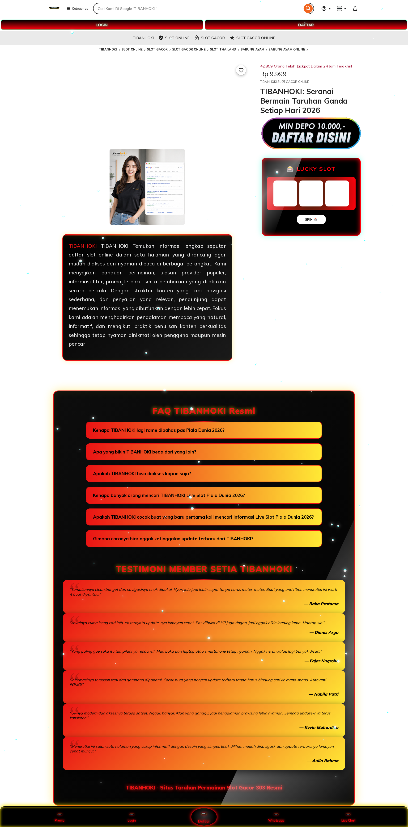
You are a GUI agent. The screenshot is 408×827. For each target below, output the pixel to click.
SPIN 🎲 (311, 219)
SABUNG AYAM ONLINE (286, 49)
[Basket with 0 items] (355, 8)
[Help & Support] (326, 8)
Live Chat (348, 820)
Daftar (204, 821)
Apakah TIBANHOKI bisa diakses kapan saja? (142, 473)
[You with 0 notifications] (341, 8)
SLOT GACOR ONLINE (189, 49)
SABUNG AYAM (252, 49)
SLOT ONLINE (132, 49)
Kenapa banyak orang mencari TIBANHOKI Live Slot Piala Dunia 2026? (169, 495)
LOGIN (102, 24)
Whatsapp (276, 820)
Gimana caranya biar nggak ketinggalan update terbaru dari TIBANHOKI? (173, 539)
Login (132, 820)
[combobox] (197, 8)
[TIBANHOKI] (54, 11)
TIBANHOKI (108, 49)
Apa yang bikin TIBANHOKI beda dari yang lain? (144, 452)
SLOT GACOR (157, 49)
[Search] (308, 8)
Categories (80, 8)
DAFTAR (306, 24)
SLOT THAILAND (223, 49)
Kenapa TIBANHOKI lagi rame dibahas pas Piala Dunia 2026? (159, 430)
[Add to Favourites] (241, 70)
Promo (59, 820)
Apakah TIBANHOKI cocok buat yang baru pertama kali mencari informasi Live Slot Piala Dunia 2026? (203, 517)
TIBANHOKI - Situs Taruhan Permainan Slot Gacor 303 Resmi (204, 787)
